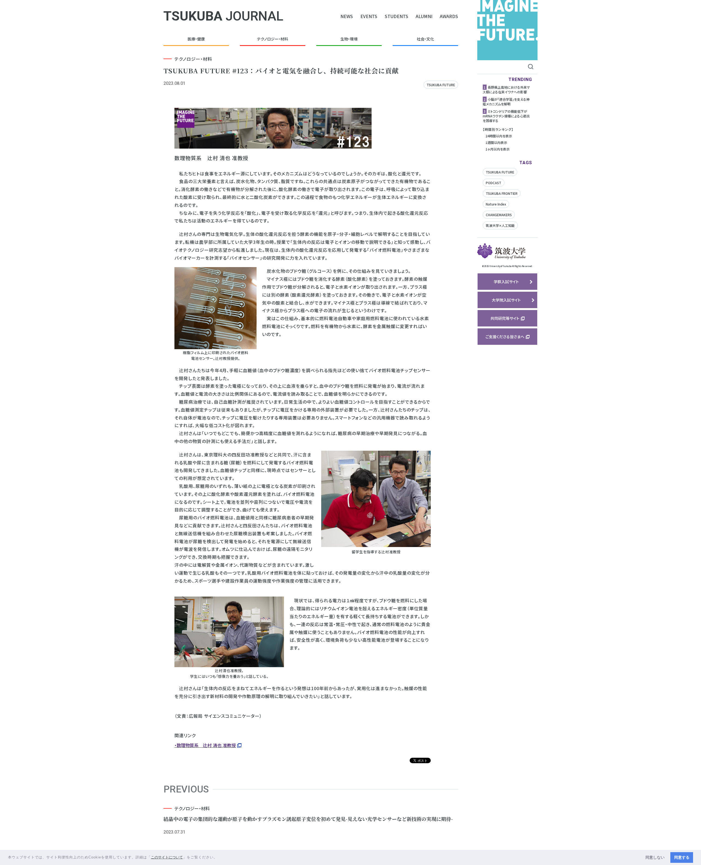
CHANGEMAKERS (499, 214)
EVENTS (368, 16)
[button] (219, 857)
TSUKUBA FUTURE (441, 84)
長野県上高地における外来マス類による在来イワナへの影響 (506, 89)
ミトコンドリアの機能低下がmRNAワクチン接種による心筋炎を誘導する (506, 116)
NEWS (346, 16)
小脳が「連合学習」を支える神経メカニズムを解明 (506, 101)
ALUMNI (424, 16)
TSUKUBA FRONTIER (502, 193)
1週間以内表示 (496, 142)
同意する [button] (681, 857)
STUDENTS (396, 16)
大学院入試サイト (506, 300)
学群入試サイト (506, 281)
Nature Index (496, 204)
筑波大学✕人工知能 (500, 225)
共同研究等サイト (504, 318)
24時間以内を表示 (498, 136)
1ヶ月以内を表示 (497, 149)
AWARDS (449, 16)
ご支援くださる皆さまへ (504, 336)
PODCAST (493, 182)
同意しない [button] (655, 857)
